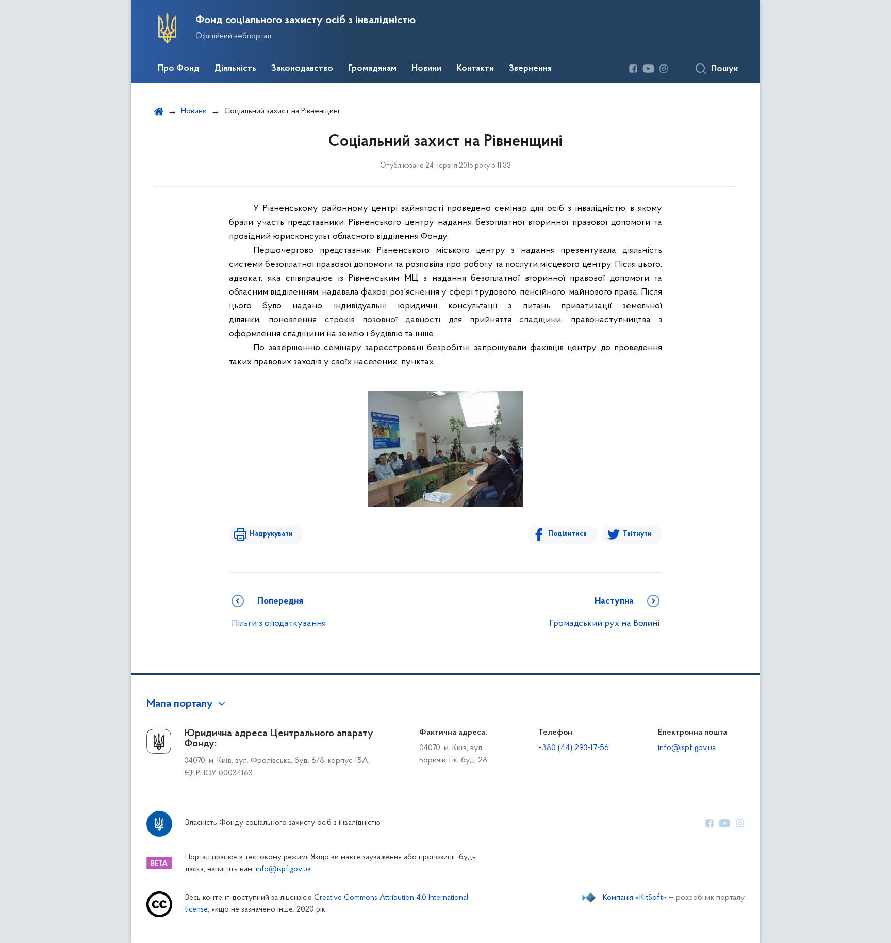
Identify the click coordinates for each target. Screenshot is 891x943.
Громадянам (372, 68)
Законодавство (302, 68)
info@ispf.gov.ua (687, 748)
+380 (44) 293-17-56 (573, 748)
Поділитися (567, 534)
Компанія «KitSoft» (635, 897)
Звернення (530, 68)
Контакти (475, 68)
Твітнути (637, 534)
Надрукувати (271, 534)
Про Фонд (179, 68)
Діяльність (235, 68)
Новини (426, 68)
